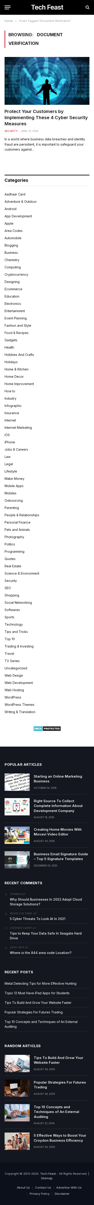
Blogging (11, 245)
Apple (9, 223)
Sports (9, 617)
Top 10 (10, 639)
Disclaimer (62, 1193)
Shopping (12, 595)
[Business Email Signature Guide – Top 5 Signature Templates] (17, 859)
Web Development (19, 683)
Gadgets (11, 340)
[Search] (87, 7)
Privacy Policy (40, 1193)
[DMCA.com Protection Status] (47, 730)
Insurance (12, 413)
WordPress (13, 697)
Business (11, 252)
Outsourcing (14, 500)
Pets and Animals (17, 530)
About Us (23, 1187)
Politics (10, 544)
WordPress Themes (19, 705)
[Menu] (7, 7)
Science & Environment (22, 573)
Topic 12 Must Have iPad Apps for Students (37, 993)
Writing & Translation (20, 712)
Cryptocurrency (16, 274)
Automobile (13, 238)
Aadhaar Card (15, 194)
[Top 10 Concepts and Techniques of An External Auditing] (17, 1112)
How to (10, 391)
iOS (7, 435)
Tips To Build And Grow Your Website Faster (38, 1003)
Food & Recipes (17, 333)
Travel (9, 653)
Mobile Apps (14, 486)
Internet (10, 420)
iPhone (10, 442)
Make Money (14, 478)
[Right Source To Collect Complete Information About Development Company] (17, 806)
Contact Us (43, 1187)
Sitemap (46, 1178)
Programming (14, 551)
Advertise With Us (69, 1187)
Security (11, 581)
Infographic (13, 406)
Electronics (13, 304)
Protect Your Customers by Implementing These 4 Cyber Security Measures (46, 117)
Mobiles (10, 493)
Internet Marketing (18, 427)
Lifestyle (11, 471)
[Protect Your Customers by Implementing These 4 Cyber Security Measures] (47, 81)
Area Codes (14, 231)
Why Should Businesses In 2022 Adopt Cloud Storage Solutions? (46, 901)
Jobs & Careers (16, 449)
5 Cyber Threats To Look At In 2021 (37, 919)
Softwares (12, 610)
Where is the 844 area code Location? (40, 953)
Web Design (14, 675)
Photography (14, 537)
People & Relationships (22, 515)
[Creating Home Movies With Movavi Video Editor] (17, 835)
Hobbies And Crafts (19, 355)
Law (7, 457)
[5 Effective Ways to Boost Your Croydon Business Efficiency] (17, 1141)
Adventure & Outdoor (21, 201)
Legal (9, 464)
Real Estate (13, 566)
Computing (13, 267)
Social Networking (18, 602)
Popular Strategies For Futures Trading (34, 1012)
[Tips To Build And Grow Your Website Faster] (17, 1063)
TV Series (12, 661)
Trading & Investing (19, 646)
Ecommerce (13, 289)
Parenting (12, 508)
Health (9, 347)
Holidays (11, 362)
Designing (12, 282)
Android (10, 209)
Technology (14, 624)
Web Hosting (14, 690)
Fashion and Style (18, 325)
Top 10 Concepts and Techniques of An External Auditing (56, 1112)
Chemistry (12, 260)
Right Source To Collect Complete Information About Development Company (58, 806)
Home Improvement (19, 384)
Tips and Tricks (16, 632)
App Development (18, 216)
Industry (10, 398)
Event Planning (16, 318)
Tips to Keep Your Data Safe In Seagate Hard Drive (46, 935)
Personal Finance (18, 522)
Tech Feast (48, 1173)
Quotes (10, 559)
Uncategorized (16, 668)
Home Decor (14, 376)
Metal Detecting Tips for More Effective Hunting (40, 983)
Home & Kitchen (17, 369)
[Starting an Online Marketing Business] (17, 782)
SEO (8, 588)
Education (12, 296)
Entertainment (15, 311)
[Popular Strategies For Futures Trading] (17, 1088)
